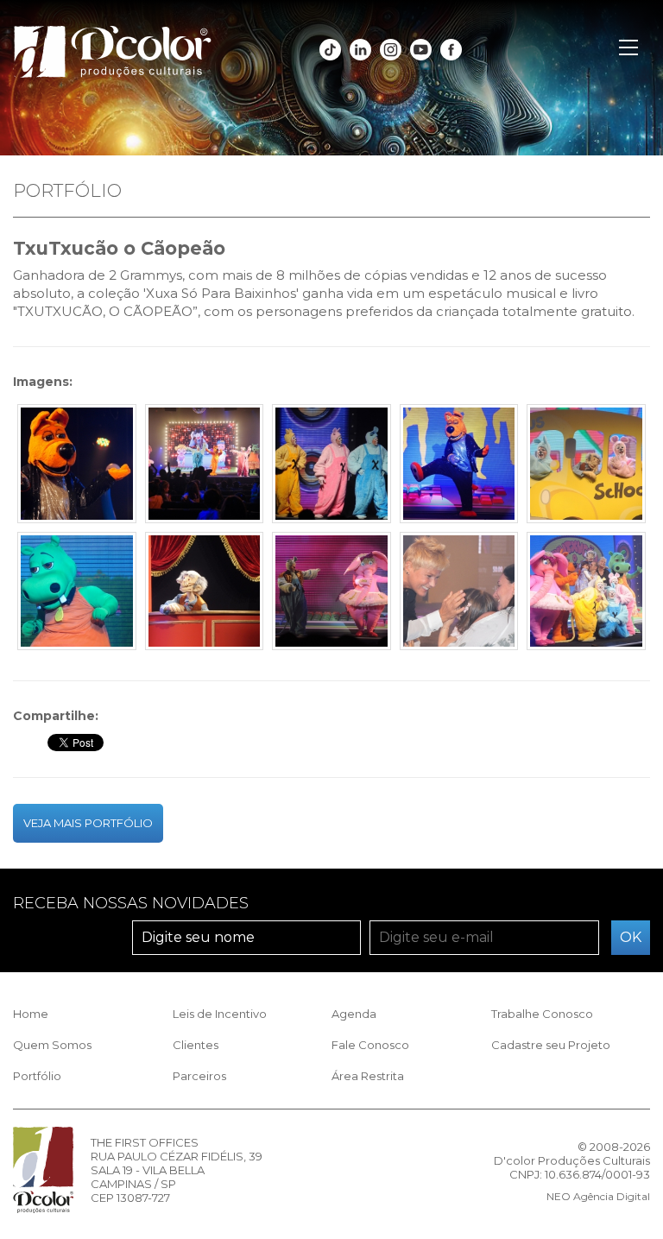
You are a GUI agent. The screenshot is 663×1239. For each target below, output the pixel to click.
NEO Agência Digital (598, 1196)
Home (30, 1014)
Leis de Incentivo (220, 1014)
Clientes (195, 1045)
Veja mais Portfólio (88, 823)
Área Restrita (368, 1076)
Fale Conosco (370, 1045)
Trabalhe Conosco (542, 1014)
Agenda (354, 1014)
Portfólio (37, 1076)
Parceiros (199, 1076)
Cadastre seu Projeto (550, 1045)
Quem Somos (52, 1045)
